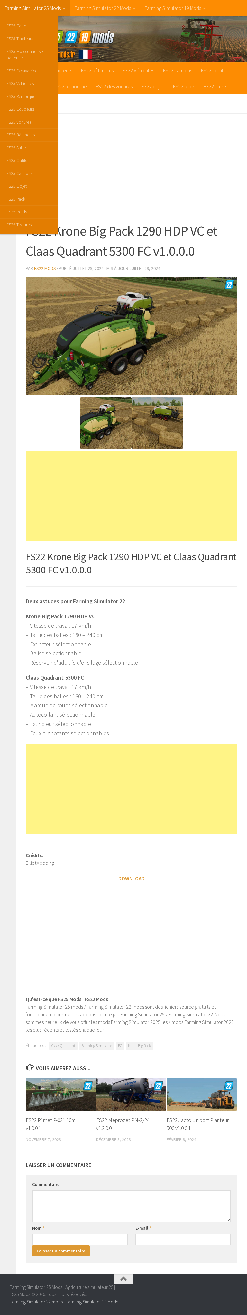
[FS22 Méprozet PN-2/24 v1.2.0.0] (131, 1094)
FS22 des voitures (114, 86)
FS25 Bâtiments (20, 135)
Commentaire (45, 1184)
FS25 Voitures (18, 122)
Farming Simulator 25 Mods (33, 8)
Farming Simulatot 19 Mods (92, 1302)
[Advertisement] (131, 168)
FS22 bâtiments (97, 70)
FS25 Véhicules (20, 83)
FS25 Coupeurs (20, 109)
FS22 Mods (45, 268)
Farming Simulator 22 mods (36, 1302)
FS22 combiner (217, 70)
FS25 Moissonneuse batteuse (24, 54)
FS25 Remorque (20, 96)
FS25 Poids (16, 212)
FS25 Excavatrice (21, 70)
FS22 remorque (70, 86)
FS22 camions (177, 70)
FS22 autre (215, 86)
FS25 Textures (19, 225)
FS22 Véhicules (138, 70)
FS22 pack (184, 86)
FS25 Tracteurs (19, 38)
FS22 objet (153, 86)
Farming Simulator (96, 1045)
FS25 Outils (16, 160)
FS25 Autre (16, 147)
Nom (38, 1228)
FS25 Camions (19, 173)
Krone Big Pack (139, 1045)
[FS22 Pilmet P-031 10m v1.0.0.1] (61, 1094)
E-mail (143, 1228)
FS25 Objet (16, 186)
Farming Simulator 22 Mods (103, 8)
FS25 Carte (16, 26)
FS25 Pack (15, 199)
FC (120, 1045)
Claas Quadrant (63, 1045)
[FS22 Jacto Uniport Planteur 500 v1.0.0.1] (202, 1094)
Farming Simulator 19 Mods (173, 8)
